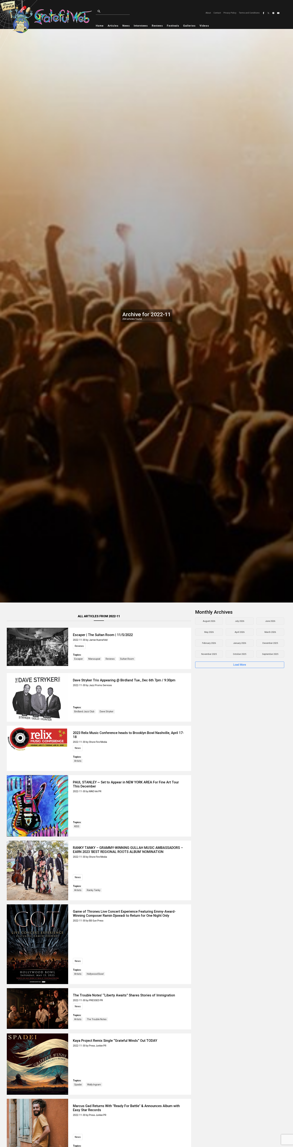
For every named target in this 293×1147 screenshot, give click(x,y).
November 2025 (209, 654)
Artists (77, 761)
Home (100, 25)
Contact (217, 13)
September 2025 (270, 654)
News (126, 25)
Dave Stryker (106, 711)
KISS (76, 826)
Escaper (78, 659)
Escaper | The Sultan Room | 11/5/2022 (103, 635)
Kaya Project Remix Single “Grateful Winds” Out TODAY (115, 1041)
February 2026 (209, 643)
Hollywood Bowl (95, 974)
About (208, 13)
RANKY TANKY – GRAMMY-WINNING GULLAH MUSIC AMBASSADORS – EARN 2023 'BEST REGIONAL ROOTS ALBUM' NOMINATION (128, 850)
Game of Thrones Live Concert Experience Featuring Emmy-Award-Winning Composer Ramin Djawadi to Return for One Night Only (124, 913)
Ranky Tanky (93, 890)
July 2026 (239, 621)
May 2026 (209, 632)
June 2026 (270, 621)
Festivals (173, 25)
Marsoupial (94, 659)
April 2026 (240, 632)
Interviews (141, 25)
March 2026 (270, 632)
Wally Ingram (94, 1084)
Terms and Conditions (249, 13)
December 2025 (270, 643)
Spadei (78, 1084)
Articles (113, 25)
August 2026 (209, 621)
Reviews (157, 25)
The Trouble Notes (96, 1019)
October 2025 (239, 654)
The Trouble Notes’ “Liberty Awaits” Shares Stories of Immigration (124, 995)
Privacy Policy (229, 13)
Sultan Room (127, 659)
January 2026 (239, 643)
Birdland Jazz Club (84, 711)
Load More (239, 664)
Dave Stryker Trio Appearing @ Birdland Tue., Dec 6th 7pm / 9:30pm (124, 680)
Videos (204, 25)
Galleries (189, 25)
